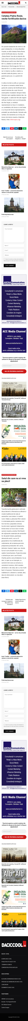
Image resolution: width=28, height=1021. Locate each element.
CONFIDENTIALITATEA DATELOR (9, 967)
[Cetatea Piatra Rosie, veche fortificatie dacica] (14, 35)
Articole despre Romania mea (9, 12)
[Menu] (3, 2)
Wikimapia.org (15, 119)
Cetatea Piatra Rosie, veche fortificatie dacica (20, 601)
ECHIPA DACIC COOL (7, 958)
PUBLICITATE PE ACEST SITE (9, 961)
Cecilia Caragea (5, 1007)
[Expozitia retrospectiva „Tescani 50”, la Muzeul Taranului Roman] (14, 389)
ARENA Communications (8, 999)
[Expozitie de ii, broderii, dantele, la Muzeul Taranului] (14, 410)
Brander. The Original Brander (9, 1001)
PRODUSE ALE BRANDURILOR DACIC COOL (12, 981)
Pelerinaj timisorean (8, 214)
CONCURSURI (5, 984)
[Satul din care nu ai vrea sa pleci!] (14, 497)
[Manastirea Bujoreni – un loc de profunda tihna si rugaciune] (14, 157)
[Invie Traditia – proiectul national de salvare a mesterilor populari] (14, 181)
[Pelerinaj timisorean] (14, 205)
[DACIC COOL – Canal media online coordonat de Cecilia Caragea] (14, 2)
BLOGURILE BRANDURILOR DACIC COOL (11, 978)
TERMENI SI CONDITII (7, 964)
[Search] (25, 2)
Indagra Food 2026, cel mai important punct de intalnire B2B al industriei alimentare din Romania (14, 442)
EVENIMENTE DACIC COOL (8, 987)
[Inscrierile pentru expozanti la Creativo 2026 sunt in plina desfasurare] (14, 454)
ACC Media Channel (6, 1004)
